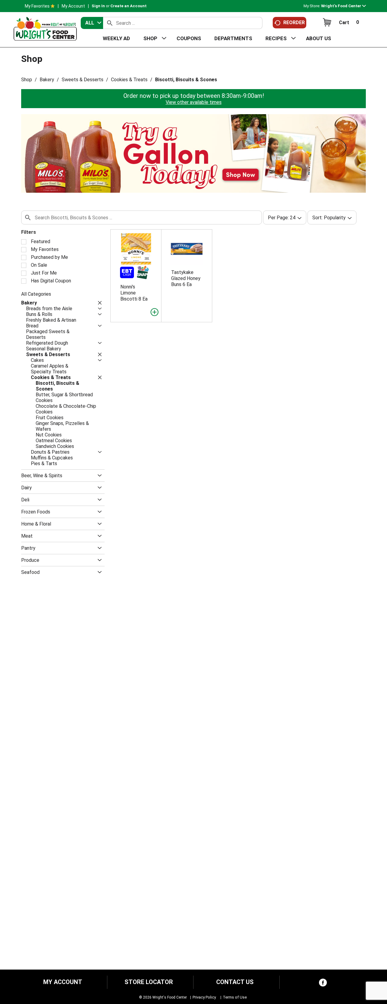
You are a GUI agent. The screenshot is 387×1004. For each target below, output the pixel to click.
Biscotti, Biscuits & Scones (186, 79)
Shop (26, 79)
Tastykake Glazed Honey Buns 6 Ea (185, 278)
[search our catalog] (109, 23)
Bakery (47, 79)
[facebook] (323, 984)
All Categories (36, 294)
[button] (343, 6)
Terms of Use (235, 997)
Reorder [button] (294, 22)
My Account (73, 6)
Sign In (98, 6)
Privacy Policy (204, 997)
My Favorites (37, 6)
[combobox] (92, 23)
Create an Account (128, 6)
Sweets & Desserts (82, 79)
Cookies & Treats (129, 79)
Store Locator (149, 982)
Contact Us (235, 982)
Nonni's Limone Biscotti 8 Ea (134, 293)
